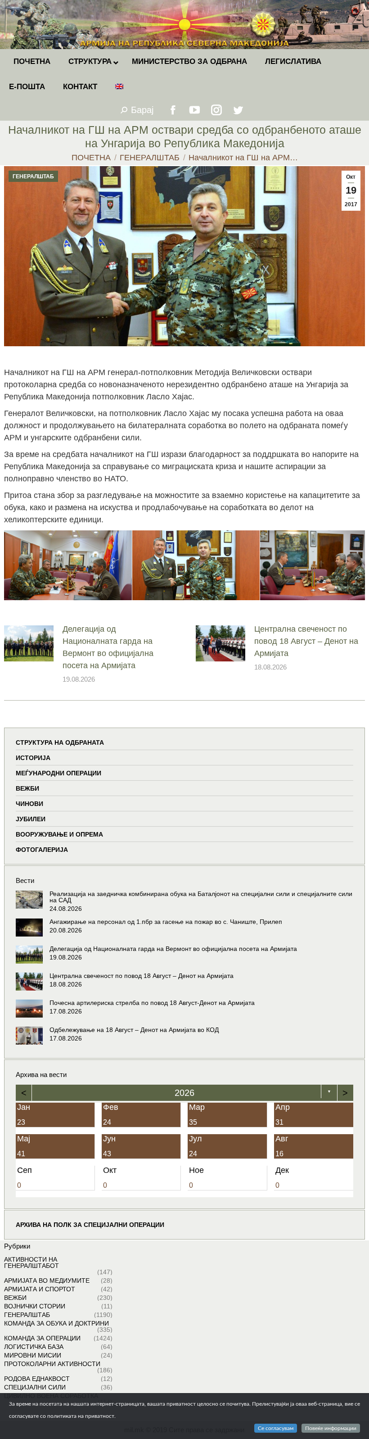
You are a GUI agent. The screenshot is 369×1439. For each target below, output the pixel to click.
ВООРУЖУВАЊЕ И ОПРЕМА (59, 834)
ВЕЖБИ (27, 788)
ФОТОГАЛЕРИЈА (42, 849)
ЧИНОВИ (29, 804)
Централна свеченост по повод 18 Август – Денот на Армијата (306, 641)
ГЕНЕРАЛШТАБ (33, 176)
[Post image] (29, 643)
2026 (184, 1093)
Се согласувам (275, 1428)
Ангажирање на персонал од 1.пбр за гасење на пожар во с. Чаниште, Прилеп (166, 922)
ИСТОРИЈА (33, 758)
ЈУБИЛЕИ (30, 819)
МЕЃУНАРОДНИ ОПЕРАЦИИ (58, 773)
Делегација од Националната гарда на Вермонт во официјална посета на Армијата (108, 647)
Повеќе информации (330, 1428)
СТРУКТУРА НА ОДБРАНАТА (60, 742)
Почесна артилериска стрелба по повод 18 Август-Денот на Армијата (152, 1003)
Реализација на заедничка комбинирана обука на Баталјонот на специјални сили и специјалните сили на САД (201, 897)
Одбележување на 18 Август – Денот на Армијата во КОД (134, 1030)
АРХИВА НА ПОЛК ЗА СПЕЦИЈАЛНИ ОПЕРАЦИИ (90, 1224)
